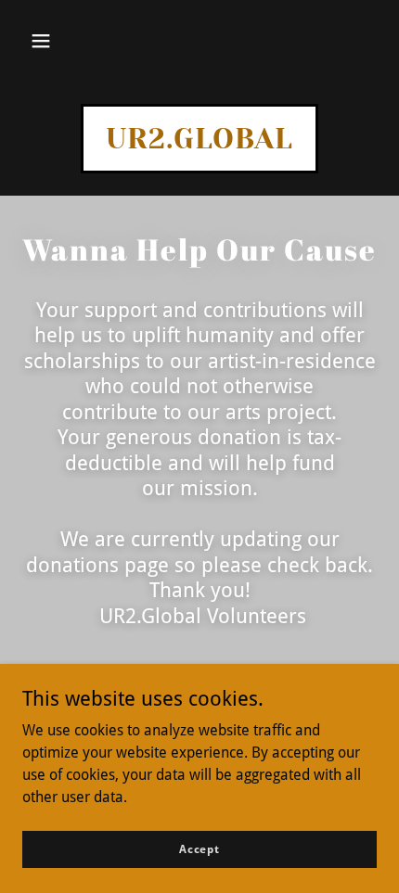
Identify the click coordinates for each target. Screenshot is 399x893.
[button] (40, 40)
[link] (199, 143)
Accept (199, 848)
